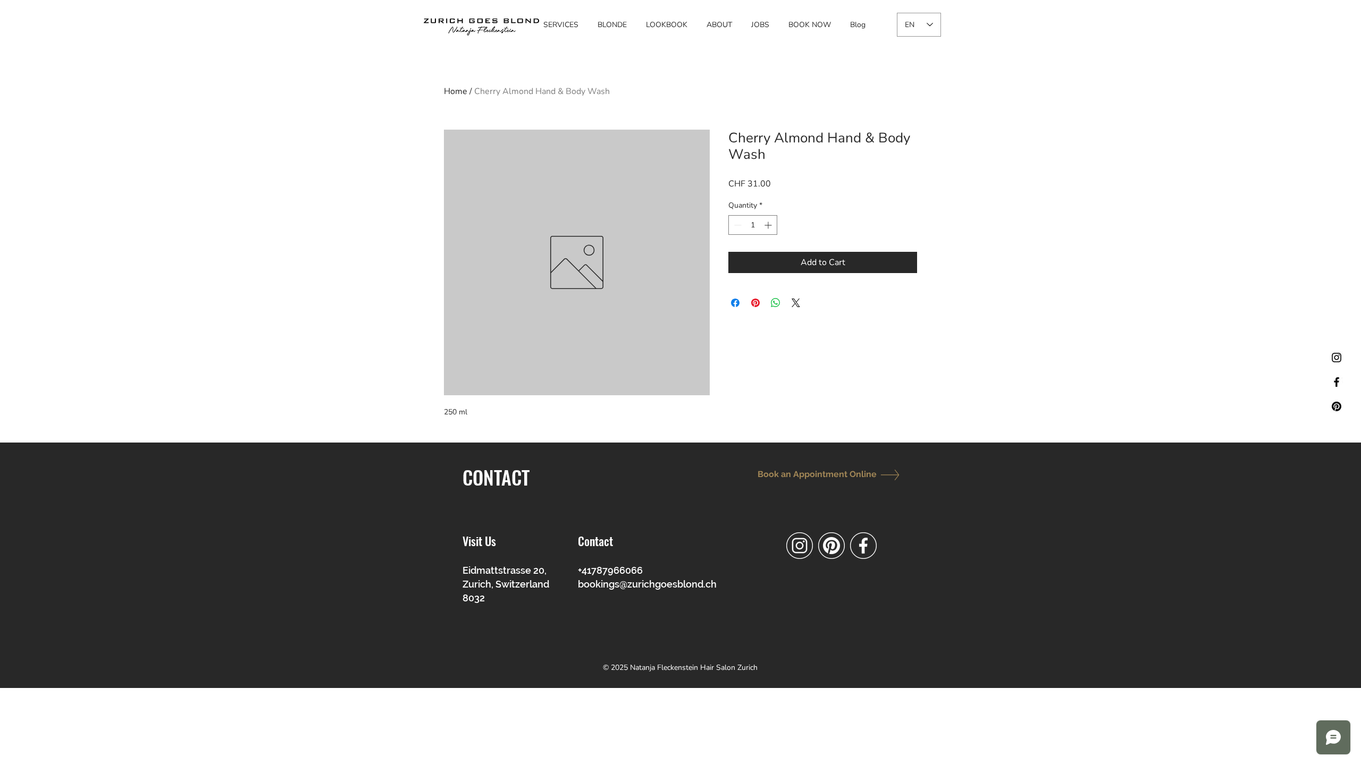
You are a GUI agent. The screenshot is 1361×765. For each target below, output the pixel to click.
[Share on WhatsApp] (775, 302)
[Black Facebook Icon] (1336, 382)
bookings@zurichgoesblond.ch (647, 584)
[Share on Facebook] (735, 302)
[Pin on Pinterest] (755, 302)
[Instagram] (799, 545)
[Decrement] (736, 225)
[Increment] (769, 225)
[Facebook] (863, 545)
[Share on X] (795, 302)
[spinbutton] (752, 225)
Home (455, 91)
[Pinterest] (1336, 406)
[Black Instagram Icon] (1336, 357)
